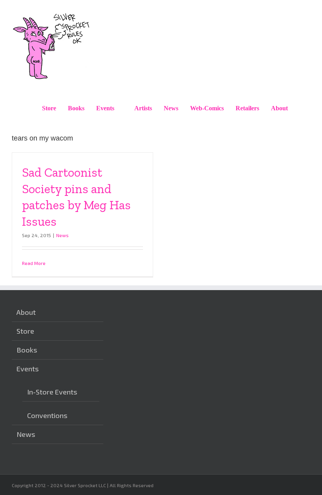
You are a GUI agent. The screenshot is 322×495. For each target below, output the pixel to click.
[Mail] (155, 449)
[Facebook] (130, 449)
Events (27, 368)
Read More (34, 263)
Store (25, 331)
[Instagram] (118, 449)
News (62, 235)
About (26, 312)
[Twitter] (142, 449)
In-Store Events (52, 391)
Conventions (47, 415)
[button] (302, 108)
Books (26, 349)
